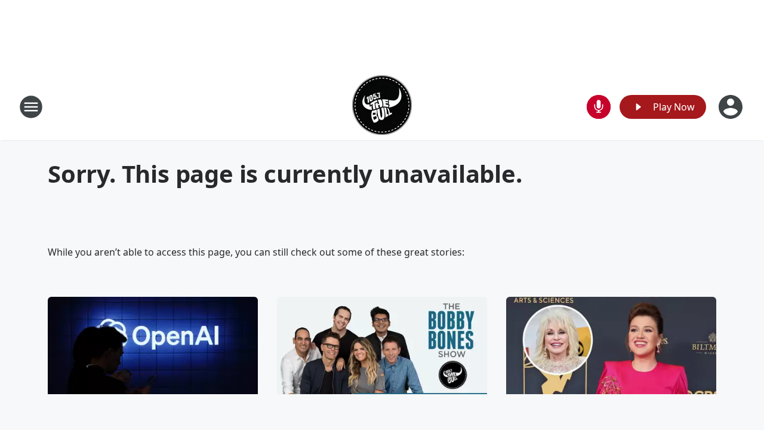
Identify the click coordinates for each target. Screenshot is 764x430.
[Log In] (732, 107)
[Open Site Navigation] (31, 107)
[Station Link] (382, 106)
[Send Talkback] (599, 107)
